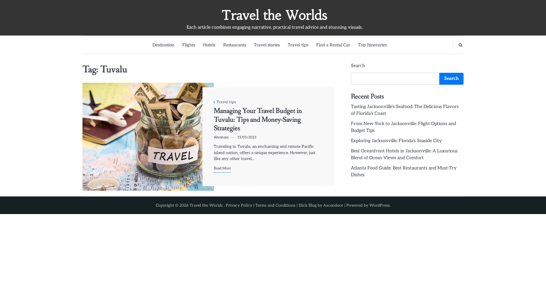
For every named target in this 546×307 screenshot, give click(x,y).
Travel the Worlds (274, 15)
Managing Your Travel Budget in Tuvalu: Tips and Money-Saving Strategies (258, 119)
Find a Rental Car (333, 44)
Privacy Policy (239, 205)
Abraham (221, 137)
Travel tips (298, 44)
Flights (188, 44)
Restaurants (234, 44)
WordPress (379, 205)
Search (358, 66)
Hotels (209, 44)
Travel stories (267, 44)
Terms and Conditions (275, 205)
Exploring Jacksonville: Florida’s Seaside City (396, 141)
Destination (163, 44)
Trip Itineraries (372, 44)
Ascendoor (333, 205)
